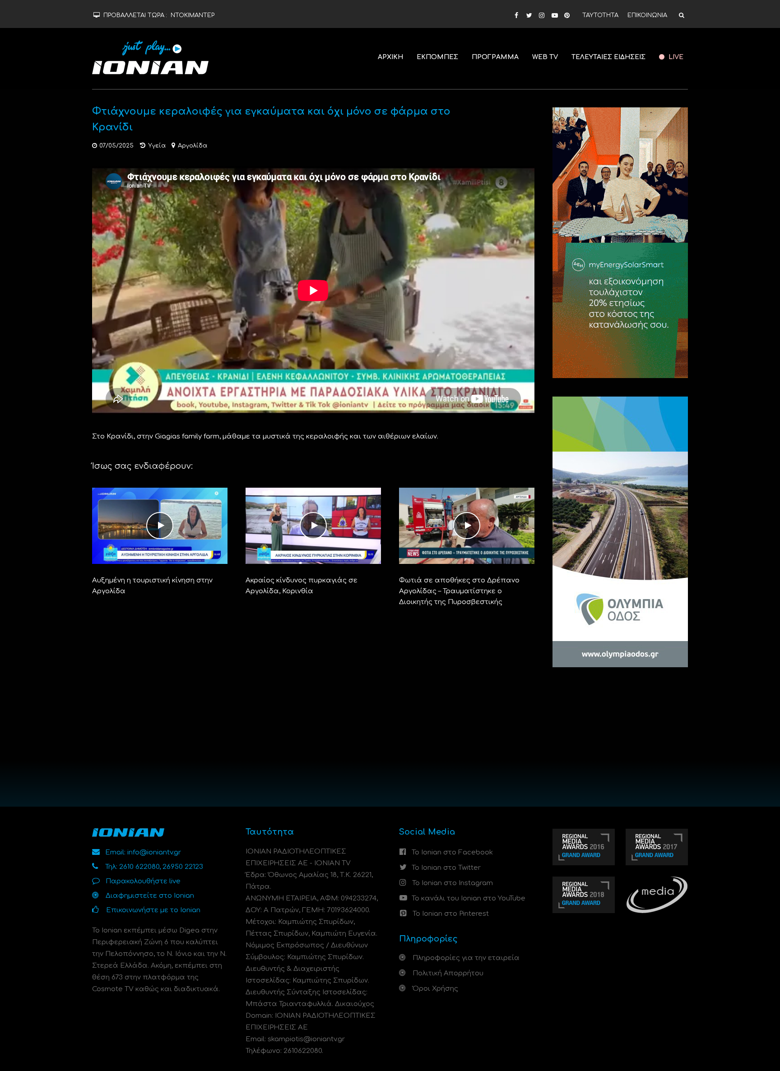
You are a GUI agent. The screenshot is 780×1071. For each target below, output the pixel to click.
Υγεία (157, 146)
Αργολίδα (192, 146)
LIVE (675, 57)
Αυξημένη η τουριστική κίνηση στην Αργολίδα (152, 586)
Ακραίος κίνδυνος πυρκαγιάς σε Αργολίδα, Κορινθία (302, 586)
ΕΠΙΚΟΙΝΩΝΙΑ (647, 15)
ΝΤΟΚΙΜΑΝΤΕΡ (192, 15)
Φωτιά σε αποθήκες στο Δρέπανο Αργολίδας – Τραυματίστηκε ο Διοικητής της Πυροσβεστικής (459, 591)
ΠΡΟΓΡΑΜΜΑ (495, 57)
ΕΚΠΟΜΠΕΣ (437, 57)
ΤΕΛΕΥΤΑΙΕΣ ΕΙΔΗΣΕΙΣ (608, 57)
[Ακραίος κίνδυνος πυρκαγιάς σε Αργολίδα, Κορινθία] (313, 526)
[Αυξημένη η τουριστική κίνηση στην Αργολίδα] (160, 526)
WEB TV (545, 57)
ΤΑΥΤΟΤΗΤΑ (600, 15)
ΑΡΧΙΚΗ (390, 57)
